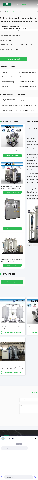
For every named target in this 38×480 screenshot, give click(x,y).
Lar (17, 4)
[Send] (35, 477)
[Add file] (2, 477)
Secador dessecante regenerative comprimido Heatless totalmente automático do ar (10, 225)
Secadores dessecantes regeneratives (24, 11)
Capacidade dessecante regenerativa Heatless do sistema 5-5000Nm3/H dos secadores (12, 188)
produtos (9, 11)
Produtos (25, 4)
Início (3, 11)
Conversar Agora (12, 59)
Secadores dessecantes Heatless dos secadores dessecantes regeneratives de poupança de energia (12, 328)
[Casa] (7, 4)
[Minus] (35, 439)
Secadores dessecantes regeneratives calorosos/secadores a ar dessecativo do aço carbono (12, 152)
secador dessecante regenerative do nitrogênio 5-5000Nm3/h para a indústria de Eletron (12, 368)
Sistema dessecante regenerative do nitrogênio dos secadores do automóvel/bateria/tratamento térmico (11, 261)
